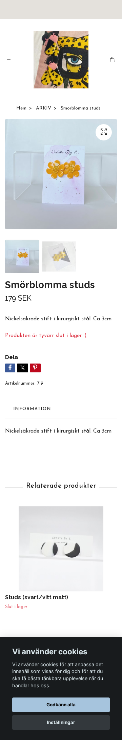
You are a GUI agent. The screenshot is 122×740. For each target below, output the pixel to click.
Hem (21, 108)
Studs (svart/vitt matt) (36, 597)
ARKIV (43, 108)
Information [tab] (32, 409)
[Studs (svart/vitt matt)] (61, 548)
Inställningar (61, 722)
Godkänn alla (61, 704)
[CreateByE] (61, 60)
